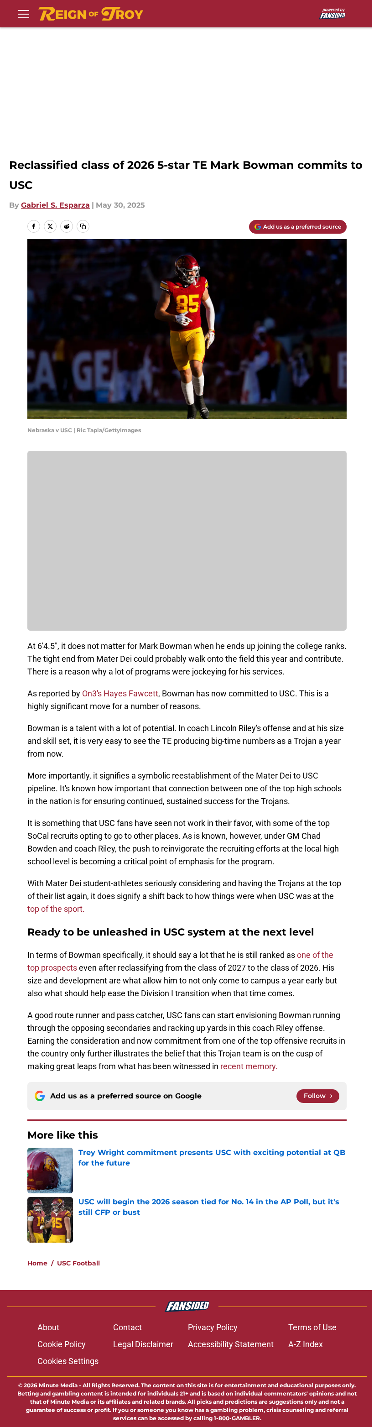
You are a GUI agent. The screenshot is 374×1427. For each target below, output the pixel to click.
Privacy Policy (213, 1327)
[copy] (83, 226)
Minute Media (58, 1385)
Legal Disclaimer (143, 1344)
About (48, 1327)
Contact (127, 1327)
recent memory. (250, 1066)
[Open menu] (23, 13)
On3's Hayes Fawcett (120, 693)
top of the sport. (56, 909)
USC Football (78, 1263)
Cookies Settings (68, 1361)
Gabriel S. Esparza (55, 205)
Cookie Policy (61, 1344)
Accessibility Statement (231, 1344)
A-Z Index (305, 1344)
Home (37, 1263)
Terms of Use (312, 1327)
